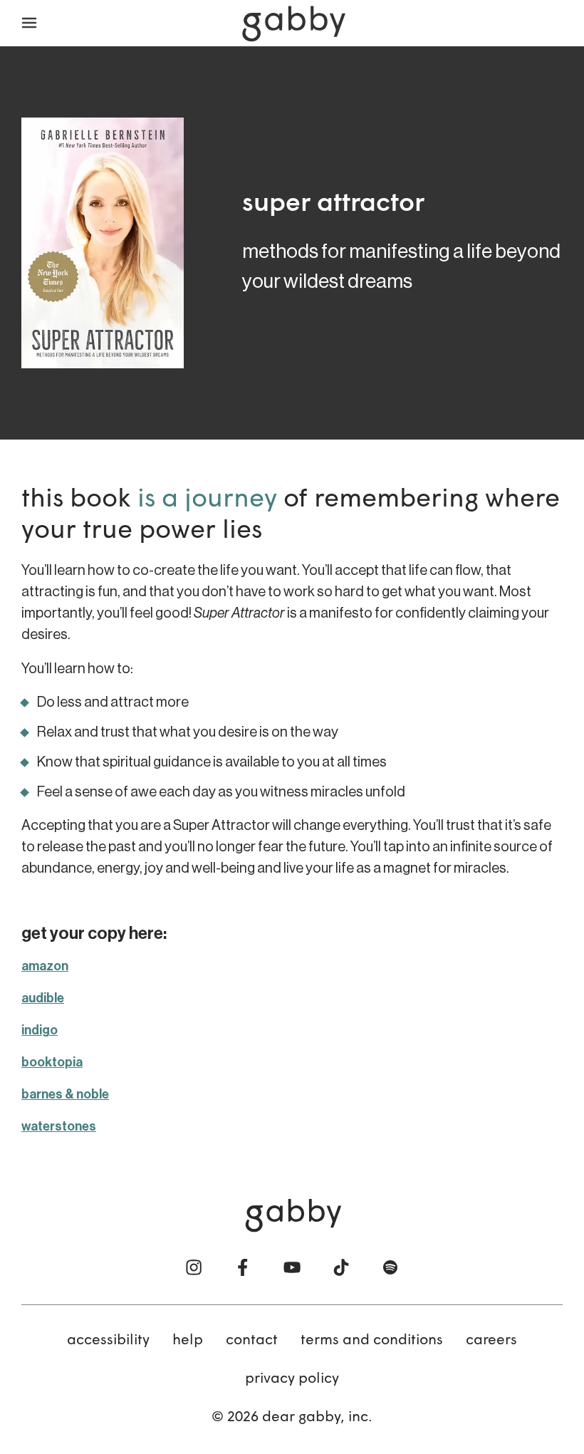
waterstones (58, 1126)
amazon (44, 966)
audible (42, 998)
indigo (39, 1030)
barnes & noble (65, 1094)
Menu (29, 23)
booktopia (52, 1062)
